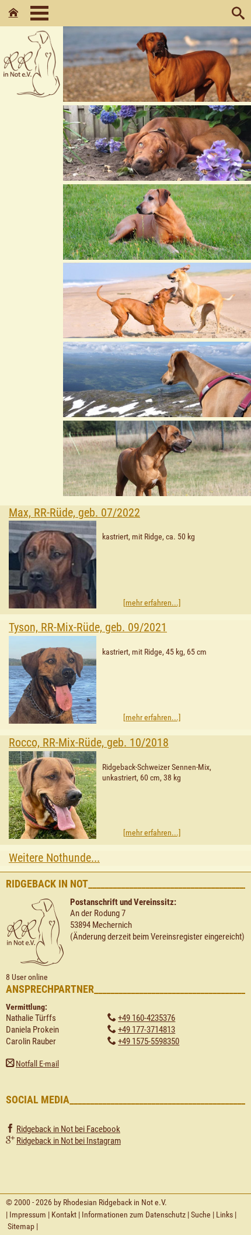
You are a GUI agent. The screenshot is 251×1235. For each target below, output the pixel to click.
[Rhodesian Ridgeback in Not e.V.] (31, 98)
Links (224, 1214)
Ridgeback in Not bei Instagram (68, 1141)
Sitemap (21, 1226)
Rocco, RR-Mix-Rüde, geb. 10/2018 (89, 742)
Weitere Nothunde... (54, 858)
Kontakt (63, 1214)
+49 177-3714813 (146, 1029)
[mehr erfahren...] (152, 603)
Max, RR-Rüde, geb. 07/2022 (74, 513)
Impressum (27, 1214)
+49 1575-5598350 (148, 1041)
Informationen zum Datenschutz (134, 1214)
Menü (39, 13)
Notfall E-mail (37, 1064)
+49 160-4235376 (146, 1018)
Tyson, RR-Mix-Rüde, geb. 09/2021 (88, 627)
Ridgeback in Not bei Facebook (68, 1129)
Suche (201, 1214)
